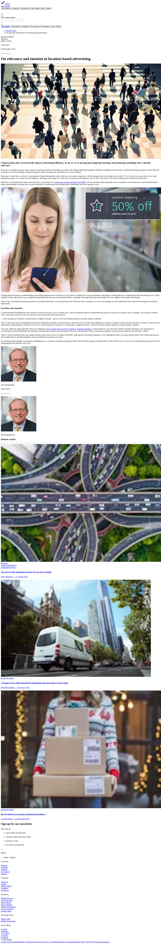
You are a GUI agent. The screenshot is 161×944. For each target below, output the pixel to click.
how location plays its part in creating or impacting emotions (69, 329)
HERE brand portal (8, 907)
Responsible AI (21, 942)
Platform (4, 865)
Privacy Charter (49, 942)
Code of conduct (7, 909)
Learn (43, 8)
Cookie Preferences (8, 942)
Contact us (5, 890)
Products (4, 870)
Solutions (16, 8)
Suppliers (4, 888)
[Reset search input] (2, 22)
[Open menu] (2, 15)
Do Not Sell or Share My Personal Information (92, 942)
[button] (80, 857)
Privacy (40, 942)
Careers (4, 884)
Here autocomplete (8, 17)
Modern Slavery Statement (65, 942)
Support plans (6, 911)
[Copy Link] (9, 53)
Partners (4, 874)
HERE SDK (5, 919)
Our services (25, 8)
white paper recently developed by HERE (70, 182)
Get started (35, 8)
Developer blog (6, 901)
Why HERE (5, 6)
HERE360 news (7, 898)
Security (34, 942)
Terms (29, 942)
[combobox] (80, 21)
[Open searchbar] (2, 13)
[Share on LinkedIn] (4, 53)
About (49, 8)
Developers (5, 872)
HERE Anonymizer (8, 921)
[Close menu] (2, 24)
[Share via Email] (7, 53)
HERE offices (6, 886)
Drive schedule (6, 905)
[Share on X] (6, 53)
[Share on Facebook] (2, 53)
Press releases (6, 903)
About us (4, 882)
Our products (6, 8)
